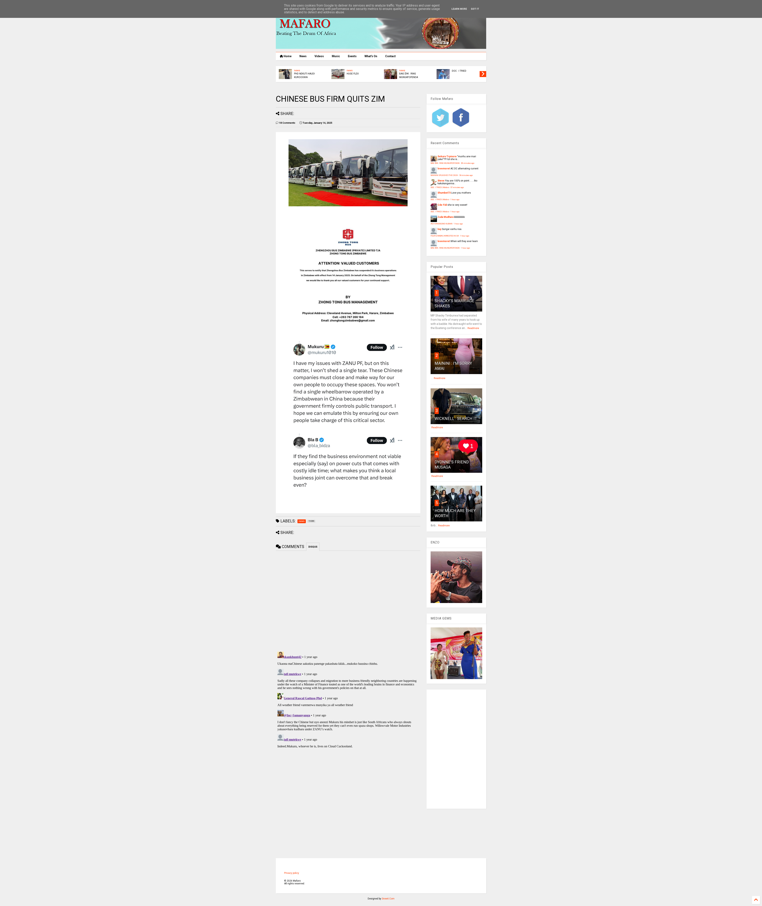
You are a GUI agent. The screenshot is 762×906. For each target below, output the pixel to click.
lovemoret (444, 168)
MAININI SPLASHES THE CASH (444, 175)
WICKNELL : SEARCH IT (456, 418)
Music (336, 56)
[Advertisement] (456, 749)
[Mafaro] (381, 47)
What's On (371, 56)
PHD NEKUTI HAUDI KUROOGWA (409, 75)
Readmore (473, 328)
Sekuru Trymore (447, 156)
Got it (475, 9)
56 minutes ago (466, 175)
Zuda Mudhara (445, 217)
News (303, 56)
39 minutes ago (467, 163)
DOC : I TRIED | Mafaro (440, 187)
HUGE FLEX (458, 73)
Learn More (459, 9)
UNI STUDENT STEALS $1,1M (306, 75)
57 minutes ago (457, 187)
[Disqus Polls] (348, 600)
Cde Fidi (442, 205)
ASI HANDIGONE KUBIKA (360, 73)
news (297, 70)
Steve (441, 180)
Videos (319, 56)
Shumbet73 (444, 192)
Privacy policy (291, 873)
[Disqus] (348, 699)
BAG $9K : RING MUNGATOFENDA (445, 163)
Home (287, 56)
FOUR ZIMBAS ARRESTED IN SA (445, 236)
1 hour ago (454, 199)
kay (439, 229)
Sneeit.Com (388, 898)
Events (352, 56)
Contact (390, 56)
